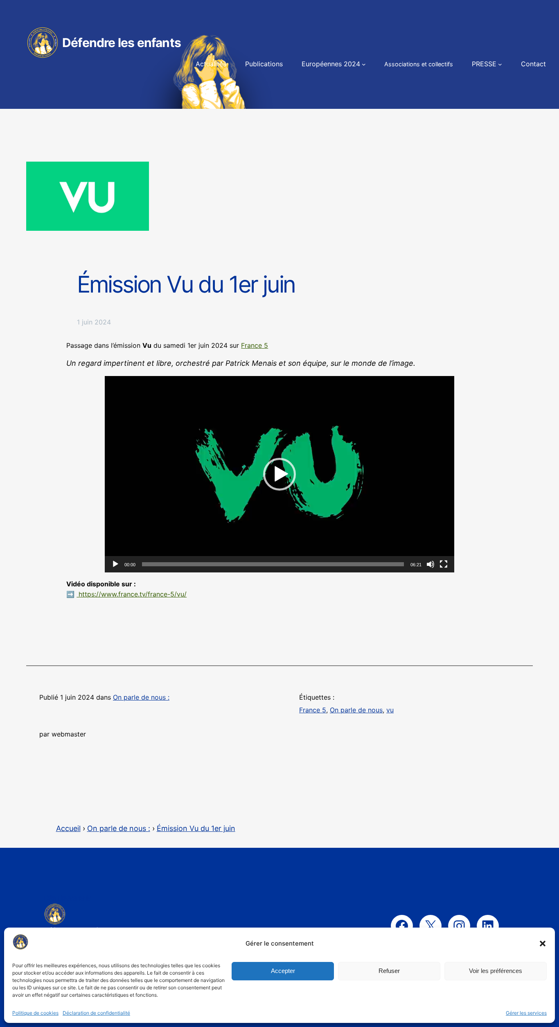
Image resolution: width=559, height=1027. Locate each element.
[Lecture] (115, 564)
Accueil (68, 828)
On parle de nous (356, 710)
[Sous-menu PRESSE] (500, 64)
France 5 (254, 345)
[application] (279, 474)
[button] (543, 943)
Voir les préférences (495, 970)
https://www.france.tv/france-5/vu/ (132, 594)
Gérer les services (526, 1013)
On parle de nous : (141, 697)
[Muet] (430, 564)
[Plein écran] (444, 564)
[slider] (273, 564)
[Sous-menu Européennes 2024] (364, 64)
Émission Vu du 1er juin (196, 828)
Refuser (389, 970)
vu (390, 710)
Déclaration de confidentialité (96, 1013)
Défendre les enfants (121, 42)
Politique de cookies (35, 1013)
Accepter (283, 970)
